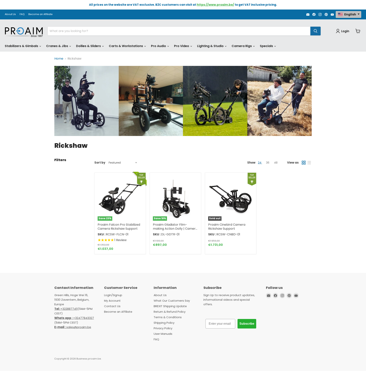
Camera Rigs (242, 46)
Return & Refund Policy (169, 312)
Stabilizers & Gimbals (22, 46)
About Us (10, 14)
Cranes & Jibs (57, 46)
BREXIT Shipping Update (170, 306)
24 (260, 163)
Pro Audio (159, 46)
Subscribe (246, 323)
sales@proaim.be (72, 327)
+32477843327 (74, 318)
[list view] (309, 162)
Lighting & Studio (210, 46)
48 (276, 163)
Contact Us (112, 306)
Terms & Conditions (168, 317)
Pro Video (182, 46)
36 (268, 163)
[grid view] (303, 162)
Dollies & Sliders (89, 46)
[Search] (315, 31)
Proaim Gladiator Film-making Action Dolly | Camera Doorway (175, 228)
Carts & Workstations (126, 46)
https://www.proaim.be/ (215, 5)
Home (58, 58)
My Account (112, 301)
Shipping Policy (164, 323)
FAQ (22, 14)
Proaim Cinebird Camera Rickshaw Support (226, 226)
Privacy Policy (163, 328)
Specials (267, 46)
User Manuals (163, 334)
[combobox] (179, 31)
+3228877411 (66, 309)
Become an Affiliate (40, 14)
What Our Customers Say (172, 301)
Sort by (99, 162)
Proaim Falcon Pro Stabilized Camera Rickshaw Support (119, 226)
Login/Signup (113, 295)
